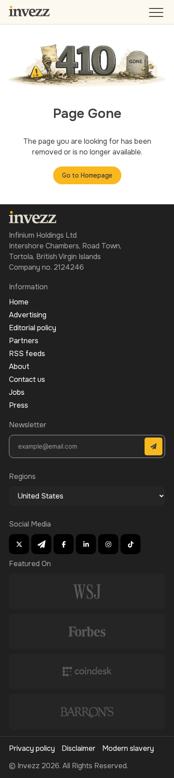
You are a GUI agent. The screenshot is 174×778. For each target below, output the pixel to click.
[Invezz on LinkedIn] (86, 544)
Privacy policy (32, 748)
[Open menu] (157, 14)
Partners (23, 340)
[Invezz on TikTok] (130, 544)
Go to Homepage (87, 175)
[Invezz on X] (19, 544)
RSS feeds (27, 353)
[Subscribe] (153, 446)
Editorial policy (32, 327)
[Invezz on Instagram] (108, 544)
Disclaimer (78, 748)
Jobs (17, 392)
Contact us (27, 379)
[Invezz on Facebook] (64, 544)
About (19, 366)
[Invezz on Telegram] (41, 544)
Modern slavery (128, 748)
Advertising (27, 315)
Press (18, 405)
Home (19, 302)
